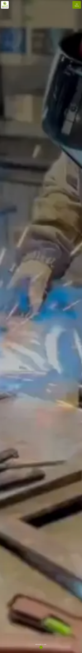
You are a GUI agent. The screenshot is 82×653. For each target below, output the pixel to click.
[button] (76, 5)
